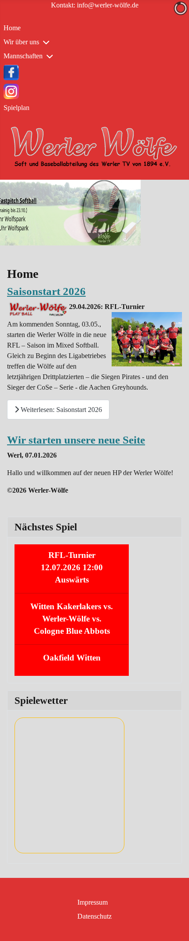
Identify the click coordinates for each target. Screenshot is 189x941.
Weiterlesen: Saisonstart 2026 (60, 409)
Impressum (92, 902)
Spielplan (16, 107)
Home (12, 28)
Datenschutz (94, 916)
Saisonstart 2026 (46, 291)
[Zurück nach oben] (173, 925)
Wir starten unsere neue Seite (76, 440)
